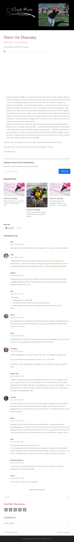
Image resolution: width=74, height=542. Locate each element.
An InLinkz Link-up (9, 151)
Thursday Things (22, 42)
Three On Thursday (10, 198)
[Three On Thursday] (14, 189)
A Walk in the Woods (58, 113)
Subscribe (64, 171)
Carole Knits (31, 539)
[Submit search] (68, 497)
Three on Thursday (63, 532)
